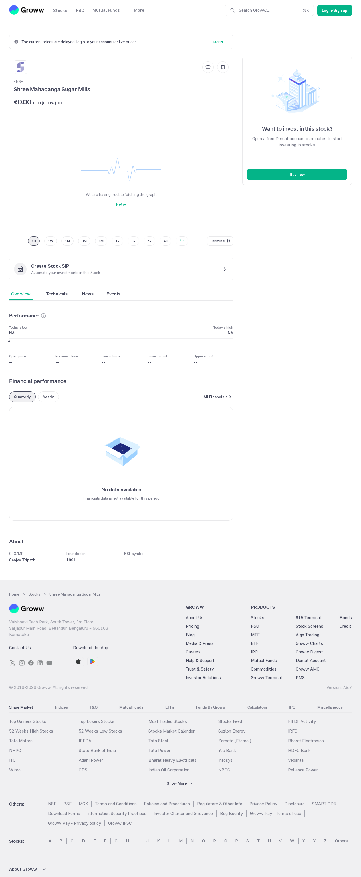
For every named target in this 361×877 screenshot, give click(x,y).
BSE (67, 804)
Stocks (257, 618)
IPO (254, 652)
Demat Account (311, 660)
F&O (255, 626)
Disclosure (294, 804)
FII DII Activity (302, 721)
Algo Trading (307, 635)
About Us (194, 618)
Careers (193, 652)
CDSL (84, 770)
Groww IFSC (120, 823)
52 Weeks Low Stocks (100, 731)
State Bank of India (97, 750)
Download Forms (64, 813)
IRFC (292, 731)
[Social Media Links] (12, 662)
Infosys (225, 760)
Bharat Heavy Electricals (172, 760)
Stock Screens (309, 626)
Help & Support (200, 660)
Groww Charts (309, 643)
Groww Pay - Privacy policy (74, 823)
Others (341, 841)
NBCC (224, 770)
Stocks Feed (230, 721)
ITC (12, 760)
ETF (255, 643)
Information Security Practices (116, 813)
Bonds (346, 618)
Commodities (264, 669)
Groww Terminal (266, 678)
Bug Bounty (231, 813)
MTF (255, 635)
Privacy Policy (263, 804)
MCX (83, 804)
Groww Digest (309, 652)
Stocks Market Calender (171, 731)
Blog (190, 635)
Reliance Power (303, 770)
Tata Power (159, 750)
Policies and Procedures (167, 804)
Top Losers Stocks (96, 721)
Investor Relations (203, 678)
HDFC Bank (299, 750)
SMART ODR (324, 804)
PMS (300, 678)
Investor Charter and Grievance (183, 813)
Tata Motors (21, 741)
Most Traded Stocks (167, 721)
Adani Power (91, 760)
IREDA (85, 741)
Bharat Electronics (306, 741)
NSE (52, 804)
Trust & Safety (200, 669)
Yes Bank (227, 750)
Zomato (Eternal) (234, 741)
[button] (43, 316)
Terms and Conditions (116, 804)
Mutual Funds (264, 660)
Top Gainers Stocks (27, 721)
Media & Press (200, 643)
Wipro (15, 770)
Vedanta (296, 760)
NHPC (15, 750)
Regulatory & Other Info (219, 804)
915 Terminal (308, 618)
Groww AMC (308, 669)
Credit (345, 626)
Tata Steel (158, 741)
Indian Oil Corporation (168, 770)
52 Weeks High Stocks (31, 731)
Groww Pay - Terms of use (275, 813)
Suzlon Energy (231, 731)
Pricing (192, 626)
